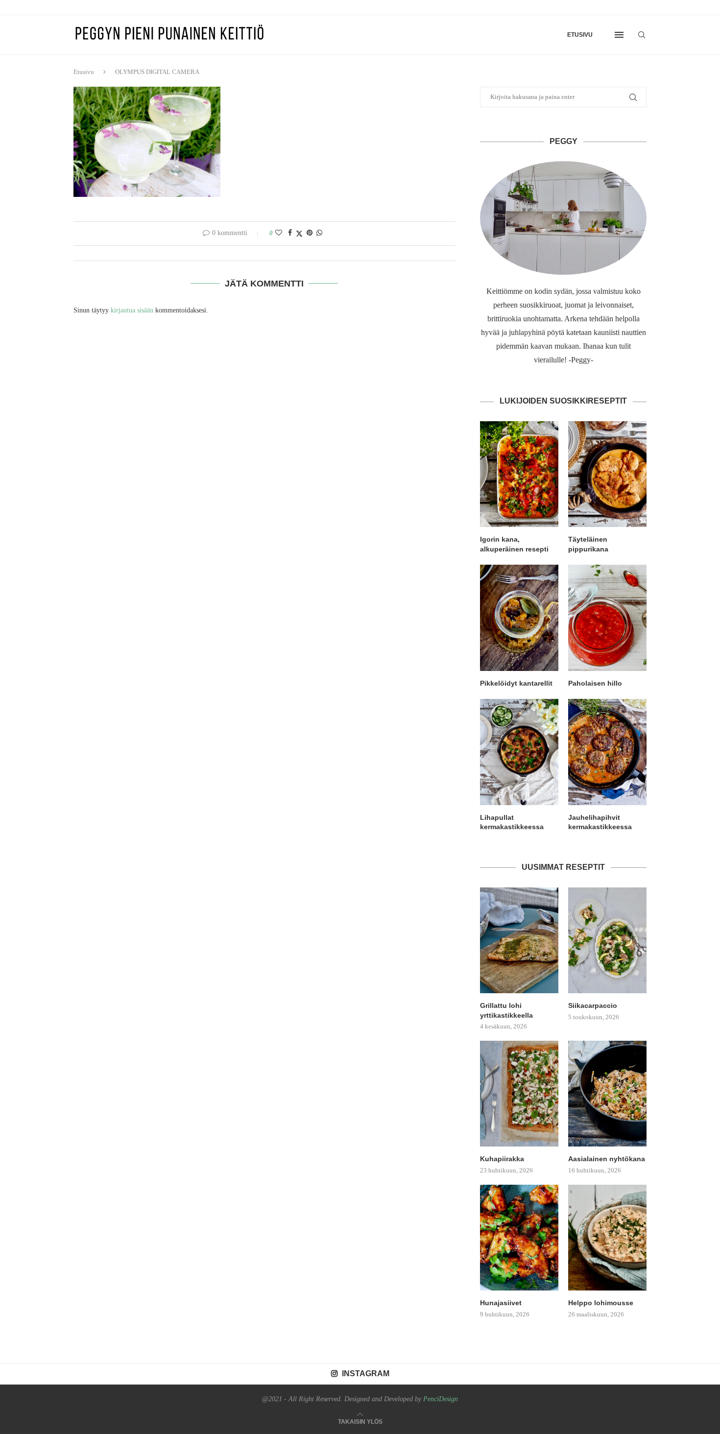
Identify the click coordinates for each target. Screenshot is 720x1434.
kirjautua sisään (132, 310)
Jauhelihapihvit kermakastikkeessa (600, 822)
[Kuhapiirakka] (519, 1094)
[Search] (642, 34)
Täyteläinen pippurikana (588, 544)
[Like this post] (278, 233)
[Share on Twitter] (299, 233)
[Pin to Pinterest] (309, 233)
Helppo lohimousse (600, 1303)
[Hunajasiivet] (519, 1238)
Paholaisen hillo (595, 683)
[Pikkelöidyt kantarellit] (519, 617)
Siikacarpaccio (592, 1005)
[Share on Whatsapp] (319, 233)
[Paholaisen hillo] (607, 617)
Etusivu (580, 34)
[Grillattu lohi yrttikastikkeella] (519, 940)
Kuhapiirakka (502, 1159)
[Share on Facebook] (290, 233)
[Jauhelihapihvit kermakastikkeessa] (607, 752)
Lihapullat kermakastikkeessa (512, 822)
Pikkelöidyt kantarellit (516, 683)
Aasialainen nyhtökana (606, 1159)
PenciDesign (440, 1399)
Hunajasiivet (501, 1303)
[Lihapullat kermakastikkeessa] (519, 752)
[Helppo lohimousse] (607, 1238)
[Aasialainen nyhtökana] (607, 1094)
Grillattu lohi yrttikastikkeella (506, 1010)
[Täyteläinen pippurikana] (607, 474)
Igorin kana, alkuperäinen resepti (514, 544)
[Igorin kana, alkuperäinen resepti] (519, 474)
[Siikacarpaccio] (607, 940)
